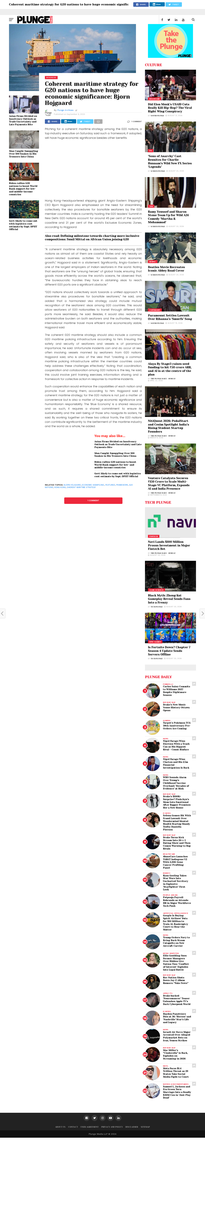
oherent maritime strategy (81, 487)
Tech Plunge (157, 607)
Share (158, 4)
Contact (73, 1127)
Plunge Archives (65, 110)
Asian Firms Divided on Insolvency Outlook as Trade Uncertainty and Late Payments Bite (23, 120)
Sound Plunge (157, 116)
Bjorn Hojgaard (72, 485)
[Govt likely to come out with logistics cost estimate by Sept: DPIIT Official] (24, 217)
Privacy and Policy (112, 1127)
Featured (110, 485)
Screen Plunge (158, 171)
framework (122, 485)
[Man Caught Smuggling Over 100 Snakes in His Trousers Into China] (24, 147)
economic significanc (93, 485)
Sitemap (145, 1127)
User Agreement (90, 1127)
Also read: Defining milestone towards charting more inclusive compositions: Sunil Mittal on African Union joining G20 (92, 237)
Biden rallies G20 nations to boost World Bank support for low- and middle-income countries (23, 189)
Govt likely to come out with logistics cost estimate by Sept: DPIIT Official (23, 225)
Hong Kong (60, 487)
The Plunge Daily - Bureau (163, 379)
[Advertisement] (93, 170)
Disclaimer (131, 1127)
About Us (60, 1127)
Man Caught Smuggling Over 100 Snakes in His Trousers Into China (23, 154)
